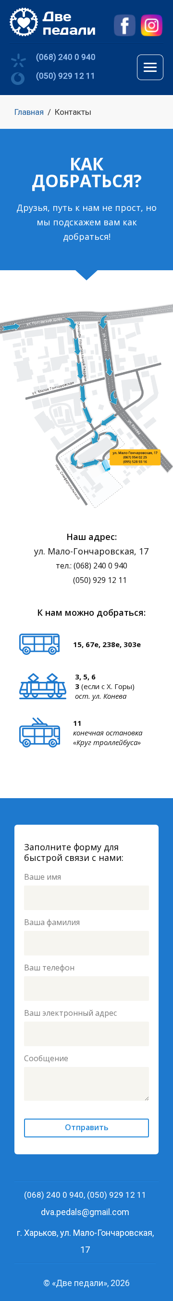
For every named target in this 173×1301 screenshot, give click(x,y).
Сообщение (46, 1058)
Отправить (87, 1127)
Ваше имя (42, 877)
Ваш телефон (49, 967)
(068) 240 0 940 (66, 57)
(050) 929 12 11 (66, 76)
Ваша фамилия (52, 922)
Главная (29, 112)
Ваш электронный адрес (70, 1013)
